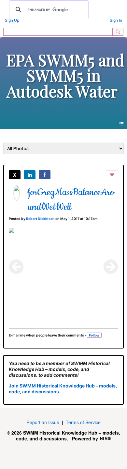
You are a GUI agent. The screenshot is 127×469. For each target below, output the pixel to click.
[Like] (112, 174)
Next (110, 266)
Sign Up (12, 20)
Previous (16, 266)
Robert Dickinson (40, 219)
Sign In (116, 20)
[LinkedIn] (29, 174)
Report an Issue (42, 422)
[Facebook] (44, 174)
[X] (15, 174)
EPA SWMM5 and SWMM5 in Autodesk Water (65, 75)
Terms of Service (83, 422)
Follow (94, 335)
